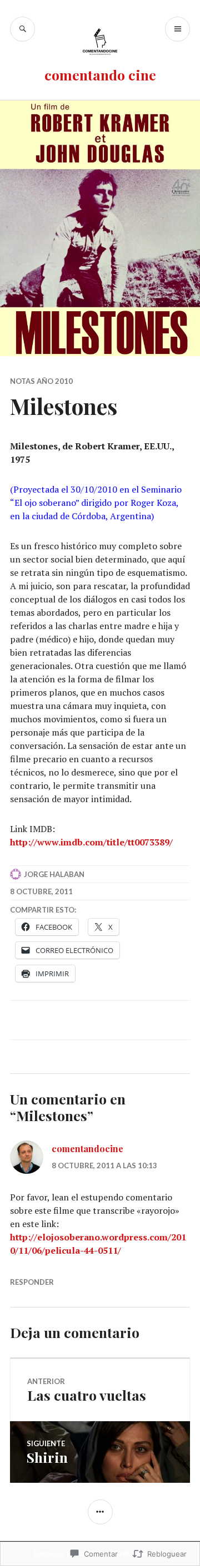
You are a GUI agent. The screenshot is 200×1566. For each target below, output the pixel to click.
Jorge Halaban (54, 874)
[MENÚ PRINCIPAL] (177, 29)
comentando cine (100, 74)
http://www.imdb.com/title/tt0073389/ (91, 842)
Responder (32, 1282)
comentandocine (87, 1148)
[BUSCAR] (22, 29)
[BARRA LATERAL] (100, 1511)
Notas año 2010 (41, 381)
